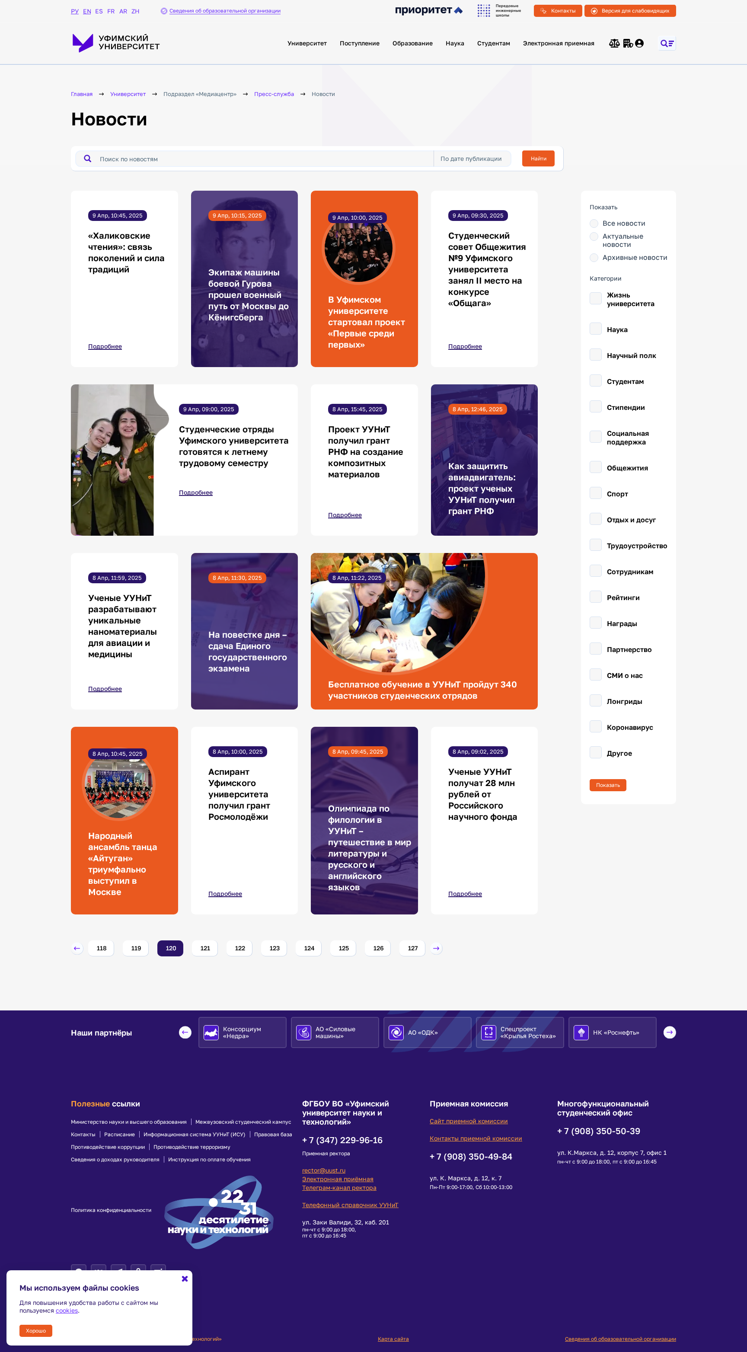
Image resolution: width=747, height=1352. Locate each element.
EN (87, 11)
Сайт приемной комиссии (469, 1121)
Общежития (627, 467)
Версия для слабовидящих (636, 10)
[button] (77, 948)
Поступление (360, 43)
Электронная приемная (558, 43)
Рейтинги (623, 597)
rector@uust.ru (323, 1170)
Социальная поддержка (628, 437)
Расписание (119, 1134)
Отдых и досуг (631, 519)
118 (102, 948)
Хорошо (36, 1330)
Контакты (563, 10)
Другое (619, 753)
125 (344, 948)
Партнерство (629, 649)
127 (413, 948)
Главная (82, 94)
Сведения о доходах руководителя (115, 1160)
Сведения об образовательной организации (620, 1339)
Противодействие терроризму (191, 1147)
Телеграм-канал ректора (339, 1187)
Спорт (617, 493)
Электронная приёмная (338, 1179)
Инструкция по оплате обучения (209, 1160)
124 (309, 948)
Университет (307, 43)
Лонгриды (624, 701)
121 (205, 948)
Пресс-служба (274, 94)
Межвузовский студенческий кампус (243, 1122)
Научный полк (631, 355)
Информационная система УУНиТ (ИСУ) (195, 1134)
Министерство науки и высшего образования (129, 1122)
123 (275, 948)
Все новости (624, 223)
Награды (622, 623)
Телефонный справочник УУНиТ (350, 1204)
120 (171, 948)
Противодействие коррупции (108, 1147)
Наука (455, 43)
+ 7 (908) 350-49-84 (471, 1156)
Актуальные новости (623, 240)
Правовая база (273, 1134)
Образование (413, 43)
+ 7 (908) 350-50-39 (598, 1130)
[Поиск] (87, 158)
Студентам (493, 43)
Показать (608, 785)
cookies (67, 1310)
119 (136, 948)
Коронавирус (630, 727)
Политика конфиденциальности (111, 1210)
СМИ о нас (625, 675)
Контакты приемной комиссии (476, 1138)
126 (379, 948)
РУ (75, 11)
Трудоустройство (637, 545)
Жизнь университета (630, 299)
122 (240, 948)
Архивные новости (635, 257)
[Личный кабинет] (640, 43)
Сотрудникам (630, 571)
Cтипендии (626, 407)
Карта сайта (393, 1339)
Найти (538, 158)
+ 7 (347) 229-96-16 (342, 1139)
